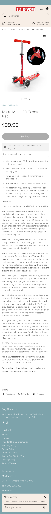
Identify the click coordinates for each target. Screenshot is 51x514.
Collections (14, 29)
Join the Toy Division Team (14, 456)
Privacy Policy (8, 459)
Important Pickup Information (15, 441)
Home (4, 29)
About (4, 434)
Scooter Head (25, 362)
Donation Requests (10, 452)
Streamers (10, 362)
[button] (46, 9)
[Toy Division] (25, 9)
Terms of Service (9, 463)
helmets (32, 346)
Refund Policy (8, 449)
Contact (5, 438)
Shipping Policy (9, 445)
